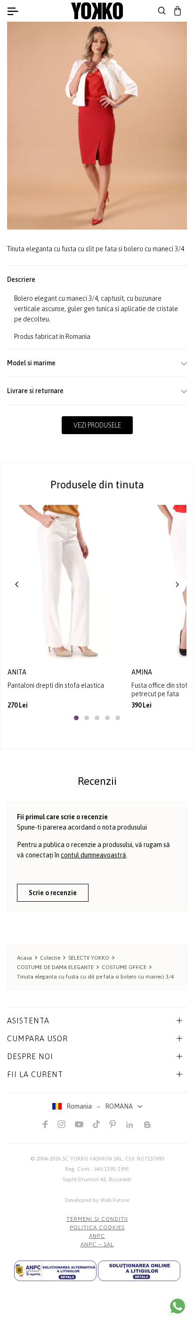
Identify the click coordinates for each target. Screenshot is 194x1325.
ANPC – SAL (97, 1244)
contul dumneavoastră (93, 855)
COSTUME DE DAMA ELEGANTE (55, 967)
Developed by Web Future (97, 1200)
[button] (17, 584)
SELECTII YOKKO (88, 958)
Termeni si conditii (97, 1219)
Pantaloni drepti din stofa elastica (56, 685)
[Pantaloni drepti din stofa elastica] (66, 583)
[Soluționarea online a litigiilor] (139, 1271)
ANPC (97, 1236)
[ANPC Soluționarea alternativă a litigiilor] (55, 1271)
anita (18, 672)
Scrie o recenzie (53, 893)
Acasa (24, 958)
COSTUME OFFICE (124, 967)
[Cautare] (162, 11)
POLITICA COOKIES (97, 1227)
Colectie (50, 958)
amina (142, 672)
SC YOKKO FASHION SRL (92, 1158)
